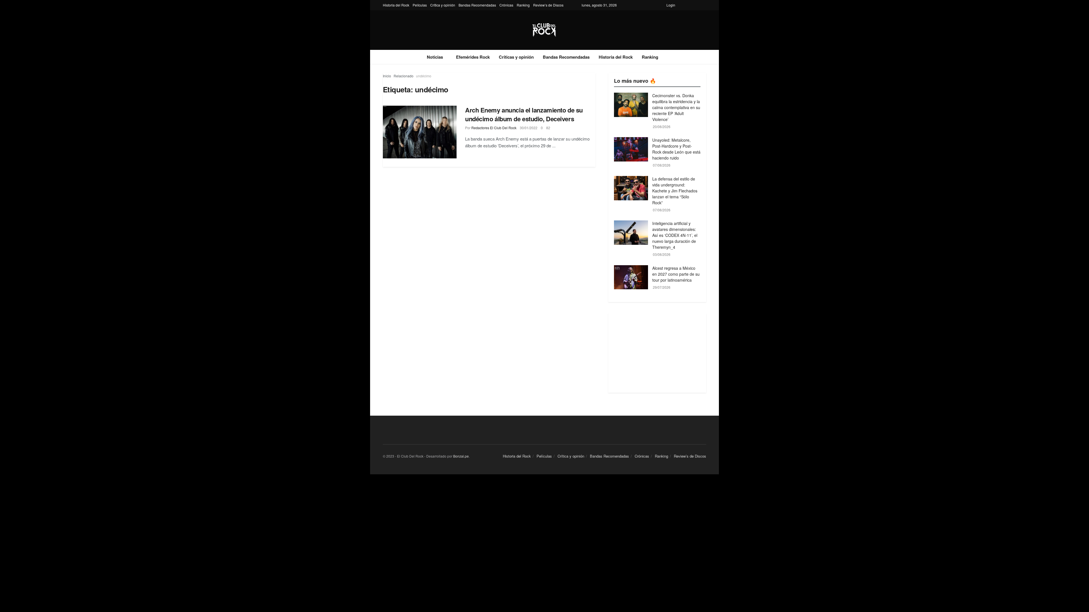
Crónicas (506, 5)
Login (670, 5)
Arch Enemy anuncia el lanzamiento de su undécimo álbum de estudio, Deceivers (524, 114)
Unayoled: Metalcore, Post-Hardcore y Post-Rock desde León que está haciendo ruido (676, 149)
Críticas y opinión (516, 57)
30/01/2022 (528, 127)
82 (548, 127)
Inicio (387, 75)
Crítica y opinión (442, 5)
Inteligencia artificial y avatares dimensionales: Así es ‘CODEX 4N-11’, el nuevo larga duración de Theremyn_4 (674, 235)
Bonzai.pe (461, 456)
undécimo (423, 75)
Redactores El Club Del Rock (493, 127)
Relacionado (403, 75)
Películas (420, 5)
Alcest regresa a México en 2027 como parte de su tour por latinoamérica (676, 274)
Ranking (523, 5)
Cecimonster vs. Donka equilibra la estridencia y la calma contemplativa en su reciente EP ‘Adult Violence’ (676, 107)
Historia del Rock (396, 5)
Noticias (435, 57)
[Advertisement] (657, 353)
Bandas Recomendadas (477, 5)
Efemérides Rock (473, 57)
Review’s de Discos (548, 5)
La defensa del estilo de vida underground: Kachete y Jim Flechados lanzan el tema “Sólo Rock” (674, 190)
